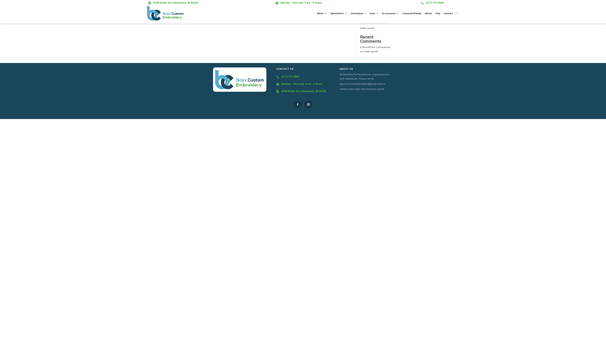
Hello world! (367, 28)
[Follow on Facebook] (298, 104)
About (428, 13)
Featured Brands (412, 13)
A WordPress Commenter (375, 47)
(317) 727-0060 (435, 2)
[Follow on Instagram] (308, 104)
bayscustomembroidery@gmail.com (361, 84)
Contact (448, 13)
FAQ (438, 13)
